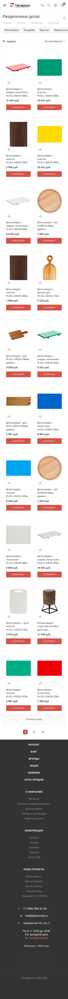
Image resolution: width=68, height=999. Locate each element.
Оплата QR (34, 857)
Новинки (34, 772)
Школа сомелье (34, 886)
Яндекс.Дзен (47, 957)
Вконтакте (20, 957)
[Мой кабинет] (55, 5)
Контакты (34, 837)
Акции (34, 765)
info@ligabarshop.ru (36, 915)
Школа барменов (34, 881)
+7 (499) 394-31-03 (35, 908)
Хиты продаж (34, 779)
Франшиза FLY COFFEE (34, 896)
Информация (34, 830)
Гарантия (34, 852)
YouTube (38, 957)
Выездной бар (34, 891)
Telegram (29, 957)
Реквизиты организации (34, 813)
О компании (34, 792)
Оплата (34, 842)
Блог (34, 751)
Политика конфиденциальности (34, 803)
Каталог (34, 744)
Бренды (34, 758)
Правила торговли (34, 818)
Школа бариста (34, 876)
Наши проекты (34, 869)
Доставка (34, 847)
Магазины (34, 799)
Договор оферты (34, 808)
